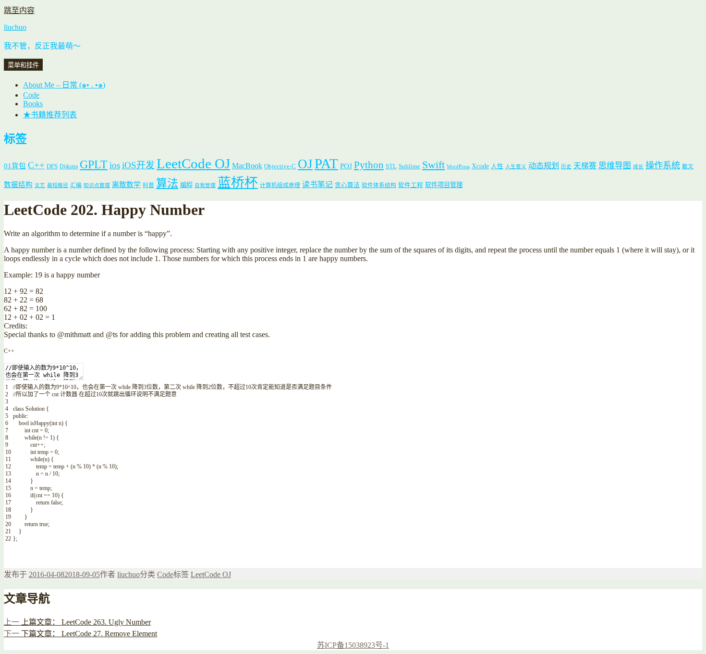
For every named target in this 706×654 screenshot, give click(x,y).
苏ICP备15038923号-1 (353, 645)
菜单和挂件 (23, 65)
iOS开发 (138, 165)
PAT (326, 163)
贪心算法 (347, 185)
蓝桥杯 (238, 182)
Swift (433, 165)
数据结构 (18, 185)
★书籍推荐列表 (50, 115)
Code (31, 95)
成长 (638, 166)
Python (369, 165)
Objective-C (280, 166)
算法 (167, 183)
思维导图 (614, 165)
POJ (346, 166)
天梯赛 (584, 166)
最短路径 (57, 185)
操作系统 (662, 165)
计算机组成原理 (280, 185)
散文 (688, 167)
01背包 (15, 166)
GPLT (94, 164)
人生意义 (515, 166)
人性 (497, 166)
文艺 (40, 185)
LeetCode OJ (193, 163)
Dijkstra (69, 167)
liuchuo (15, 27)
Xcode (480, 166)
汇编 (76, 185)
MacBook (247, 166)
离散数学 (126, 185)
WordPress (458, 166)
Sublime (409, 166)
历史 (566, 166)
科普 (148, 185)
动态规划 (543, 166)
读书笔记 (317, 184)
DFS (52, 166)
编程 (186, 185)
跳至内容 (19, 10)
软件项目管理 (444, 185)
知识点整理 (97, 185)
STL (391, 166)
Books (33, 104)
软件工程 (410, 185)
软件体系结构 (379, 185)
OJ (305, 164)
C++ (36, 165)
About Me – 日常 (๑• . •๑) (64, 85)
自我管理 (205, 185)
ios (115, 165)
